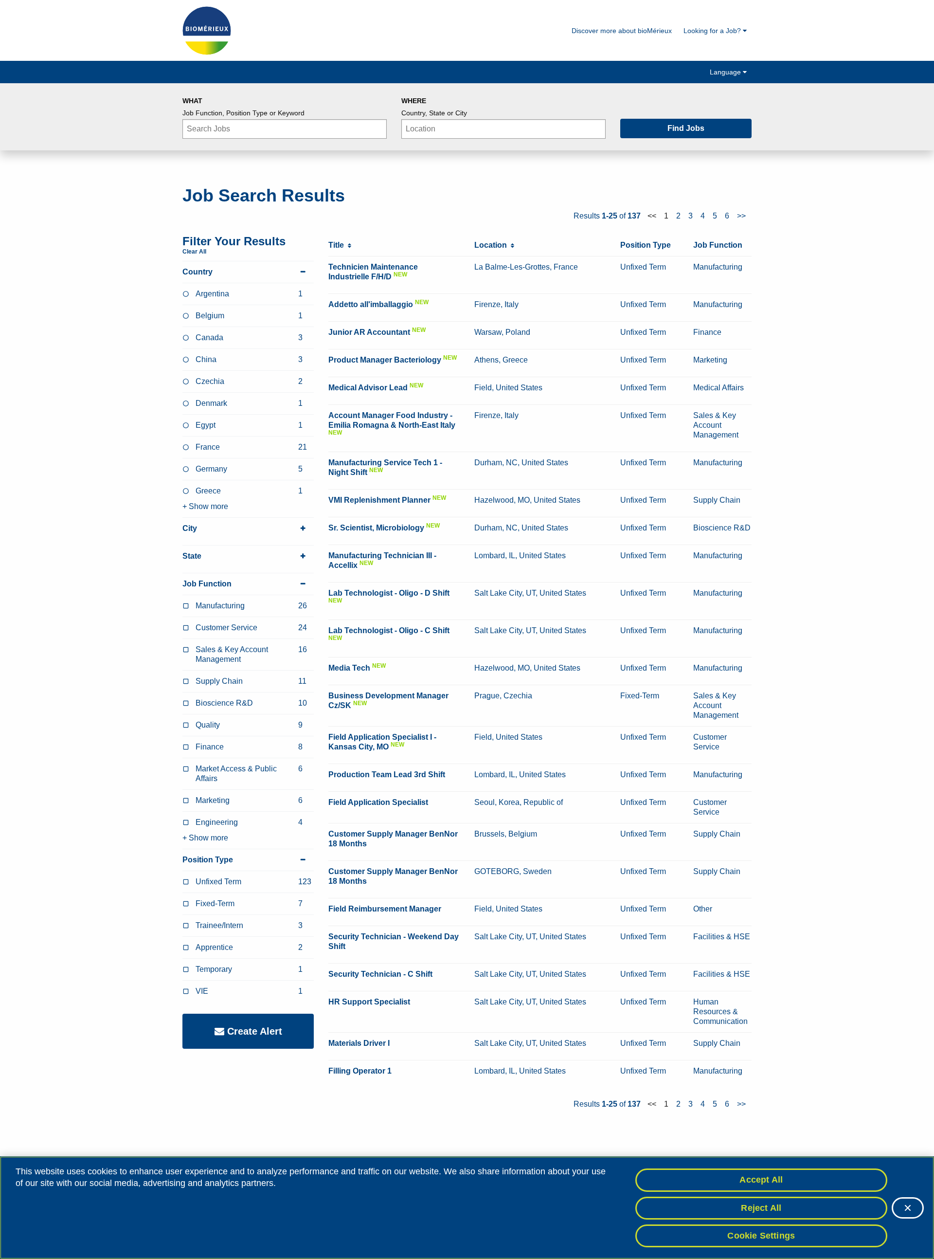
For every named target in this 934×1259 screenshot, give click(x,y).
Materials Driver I (359, 1043)
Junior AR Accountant (369, 332)
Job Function (207, 584)
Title (338, 245)
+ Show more (205, 506)
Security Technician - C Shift (380, 974)
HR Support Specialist (369, 1002)
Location (492, 245)
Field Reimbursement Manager (384, 909)
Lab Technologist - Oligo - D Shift (388, 593)
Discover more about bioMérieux (622, 31)
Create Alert (253, 1031)
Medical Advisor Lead (368, 387)
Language (726, 72)
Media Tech (349, 668)
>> (741, 216)
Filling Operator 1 (360, 1071)
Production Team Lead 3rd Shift (386, 774)
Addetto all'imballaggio (370, 304)
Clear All (194, 251)
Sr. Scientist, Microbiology (376, 528)
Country (197, 272)
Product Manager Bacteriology (384, 360)
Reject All (761, 1208)
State (191, 556)
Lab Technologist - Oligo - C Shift (388, 630)
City (189, 528)
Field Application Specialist (378, 802)
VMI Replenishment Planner (379, 500)
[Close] (908, 1208)
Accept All (761, 1180)
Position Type (207, 860)
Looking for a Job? (713, 31)
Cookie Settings (761, 1236)
